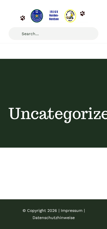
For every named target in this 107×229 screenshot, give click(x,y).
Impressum (71, 210)
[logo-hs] (53, 11)
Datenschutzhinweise (54, 217)
